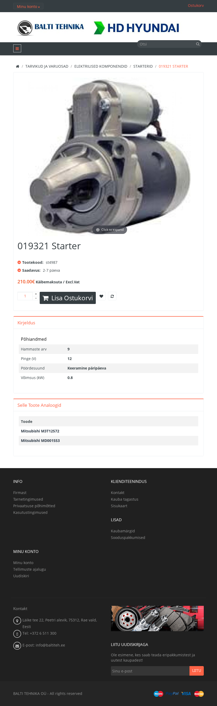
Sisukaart (119, 505)
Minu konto (23, 562)
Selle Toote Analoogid (39, 405)
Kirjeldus (26, 323)
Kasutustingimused (30, 512)
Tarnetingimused (28, 499)
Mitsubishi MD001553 (40, 440)
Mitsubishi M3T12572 (40, 430)
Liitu (196, 671)
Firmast (19, 492)
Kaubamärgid (123, 530)
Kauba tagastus (124, 499)
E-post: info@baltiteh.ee (43, 645)
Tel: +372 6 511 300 (39, 633)
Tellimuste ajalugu (29, 569)
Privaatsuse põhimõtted (34, 505)
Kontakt (117, 492)
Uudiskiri (21, 575)
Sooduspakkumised (128, 537)
